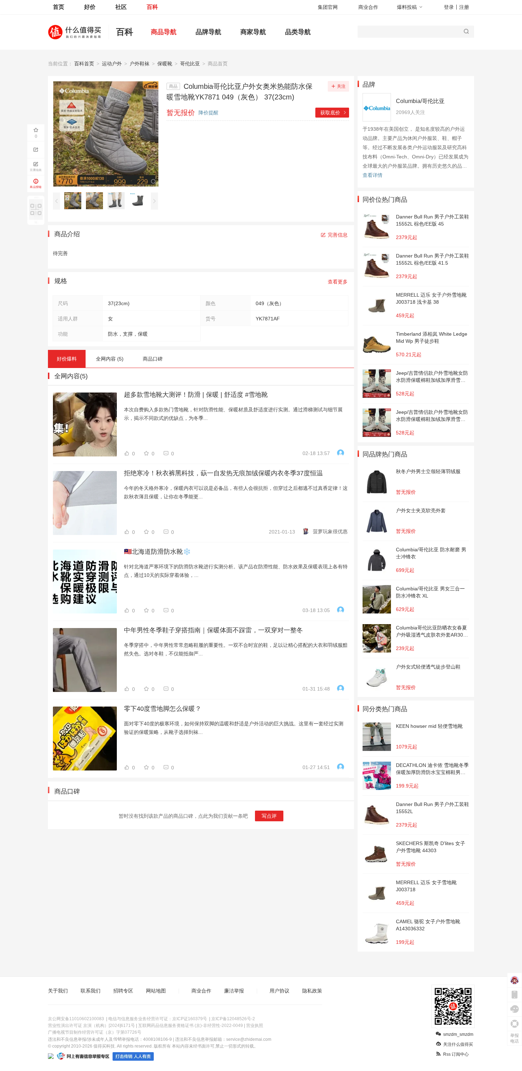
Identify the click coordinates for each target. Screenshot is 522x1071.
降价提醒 (208, 112)
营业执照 (254, 1025)
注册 (464, 7)
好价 (90, 7)
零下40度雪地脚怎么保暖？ (162, 708)
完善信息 (338, 235)
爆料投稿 (407, 7)
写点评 (269, 816)
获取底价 (333, 112)
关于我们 (58, 991)
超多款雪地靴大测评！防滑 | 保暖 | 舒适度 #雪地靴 (196, 394)
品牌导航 (208, 32)
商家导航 (253, 32)
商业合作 (368, 7)
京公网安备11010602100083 (76, 1018)
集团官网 (328, 7)
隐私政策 (312, 991)
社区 (121, 7)
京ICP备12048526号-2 (233, 1018)
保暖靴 (164, 63)
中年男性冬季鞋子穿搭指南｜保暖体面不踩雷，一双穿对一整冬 (213, 630)
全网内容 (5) (110, 359)
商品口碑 (153, 359)
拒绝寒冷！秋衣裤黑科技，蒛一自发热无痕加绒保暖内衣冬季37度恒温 (223, 473)
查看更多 (338, 282)
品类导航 (298, 32)
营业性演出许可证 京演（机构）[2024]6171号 (91, 1025)
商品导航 (163, 32)
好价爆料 (67, 359)
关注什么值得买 (458, 1044)
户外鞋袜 (139, 63)
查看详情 (372, 175)
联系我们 (90, 991)
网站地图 (156, 991)
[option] (75, 201)
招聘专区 (123, 991)
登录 (449, 7)
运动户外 (112, 63)
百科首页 (84, 63)
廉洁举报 (234, 991)
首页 (58, 7)
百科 (152, 7)
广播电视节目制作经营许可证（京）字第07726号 (94, 1032)
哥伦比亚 (190, 63)
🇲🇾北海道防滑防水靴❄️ (157, 551)
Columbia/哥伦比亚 (420, 101)
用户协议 (279, 991)
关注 (341, 86)
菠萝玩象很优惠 (330, 531)
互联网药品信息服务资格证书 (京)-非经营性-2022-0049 (190, 1025)
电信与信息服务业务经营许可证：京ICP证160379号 (157, 1018)
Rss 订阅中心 (456, 1054)
